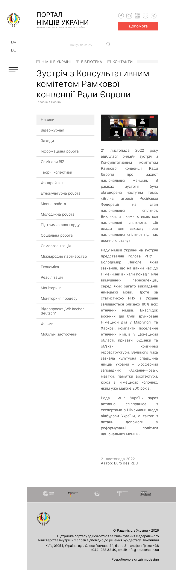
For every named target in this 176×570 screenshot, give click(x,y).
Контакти (122, 62)
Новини (47, 120)
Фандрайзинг (52, 183)
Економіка (50, 267)
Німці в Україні (56, 62)
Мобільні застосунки (59, 334)
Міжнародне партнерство (64, 256)
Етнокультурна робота (60, 193)
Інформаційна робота (60, 151)
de (13, 50)
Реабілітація (52, 277)
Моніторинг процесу (59, 298)
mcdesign (151, 559)
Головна (42, 102)
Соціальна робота (57, 235)
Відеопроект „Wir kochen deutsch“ (63, 311)
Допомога (138, 26)
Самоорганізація (56, 246)
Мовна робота (53, 204)
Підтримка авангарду (60, 225)
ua (13, 42)
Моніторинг (51, 288)
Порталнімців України (62, 20)
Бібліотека (91, 62)
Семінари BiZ (52, 162)
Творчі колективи (56, 172)
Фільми (47, 324)
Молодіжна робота (57, 214)
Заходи (47, 141)
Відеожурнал (52, 130)
